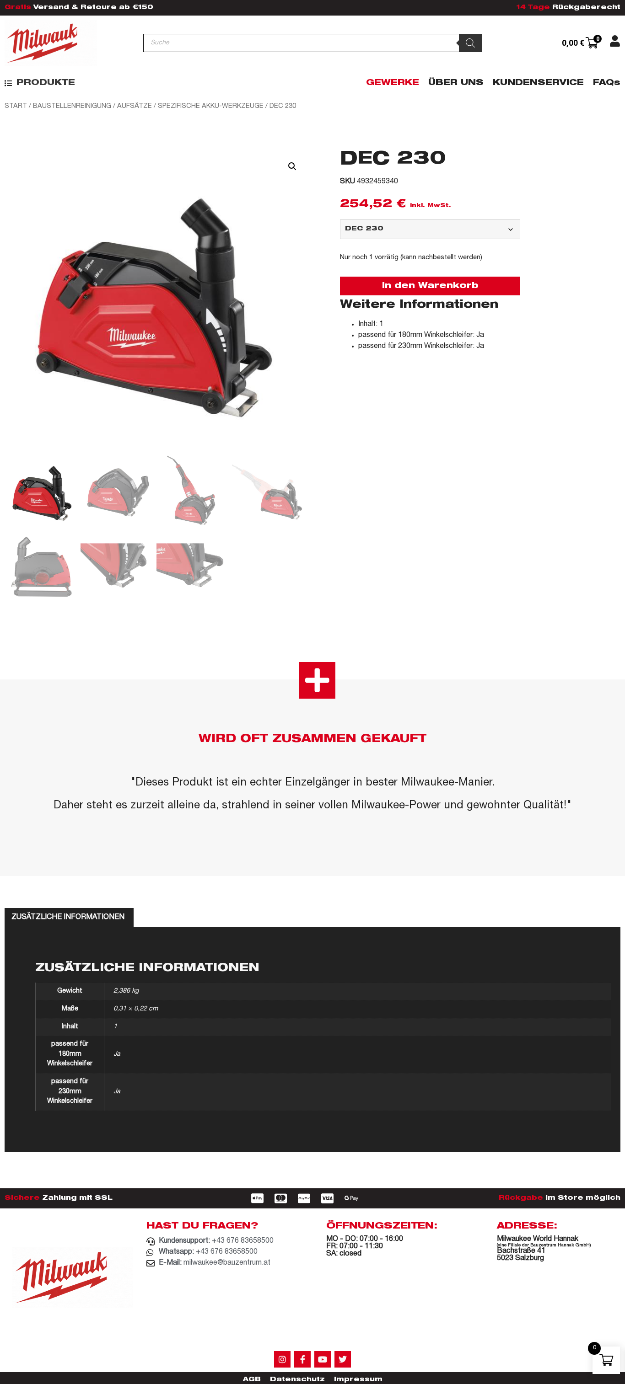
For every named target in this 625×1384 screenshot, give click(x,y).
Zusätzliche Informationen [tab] (67, 917)
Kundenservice (538, 83)
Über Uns (456, 83)
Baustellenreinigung (72, 106)
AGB (252, 1380)
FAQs (606, 83)
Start (16, 106)
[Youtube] (322, 1359)
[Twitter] (342, 1359)
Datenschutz (297, 1380)
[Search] (470, 43)
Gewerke (392, 83)
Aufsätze (134, 106)
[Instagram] (282, 1359)
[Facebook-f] (302, 1359)
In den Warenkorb (430, 286)
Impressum (358, 1380)
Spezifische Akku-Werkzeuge (211, 106)
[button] (40, 83)
